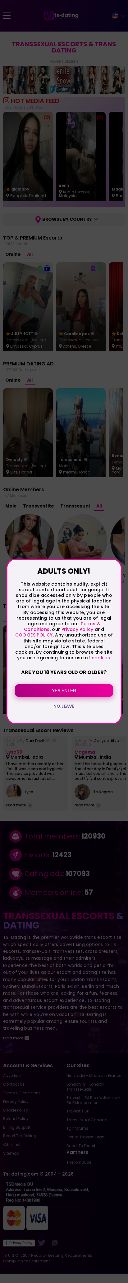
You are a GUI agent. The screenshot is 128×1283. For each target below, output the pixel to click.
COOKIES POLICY (34, 635)
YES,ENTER (64, 690)
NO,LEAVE (63, 706)
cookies (101, 658)
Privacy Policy (76, 629)
